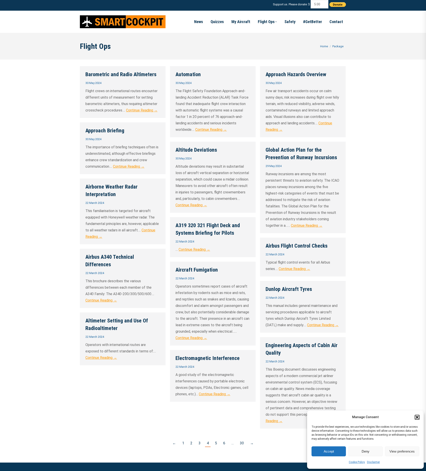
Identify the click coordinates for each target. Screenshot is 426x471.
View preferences (402, 451)
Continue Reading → (142, 110)
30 (242, 443)
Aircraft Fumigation (197, 270)
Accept (329, 451)
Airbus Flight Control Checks (296, 246)
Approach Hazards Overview (296, 74)
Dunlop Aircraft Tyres (289, 289)
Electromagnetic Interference (208, 358)
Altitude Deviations (196, 150)
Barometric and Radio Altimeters (120, 74)
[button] (417, 417)
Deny (365, 451)
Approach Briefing (104, 130)
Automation (188, 74)
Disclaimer (373, 462)
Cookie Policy (357, 462)
